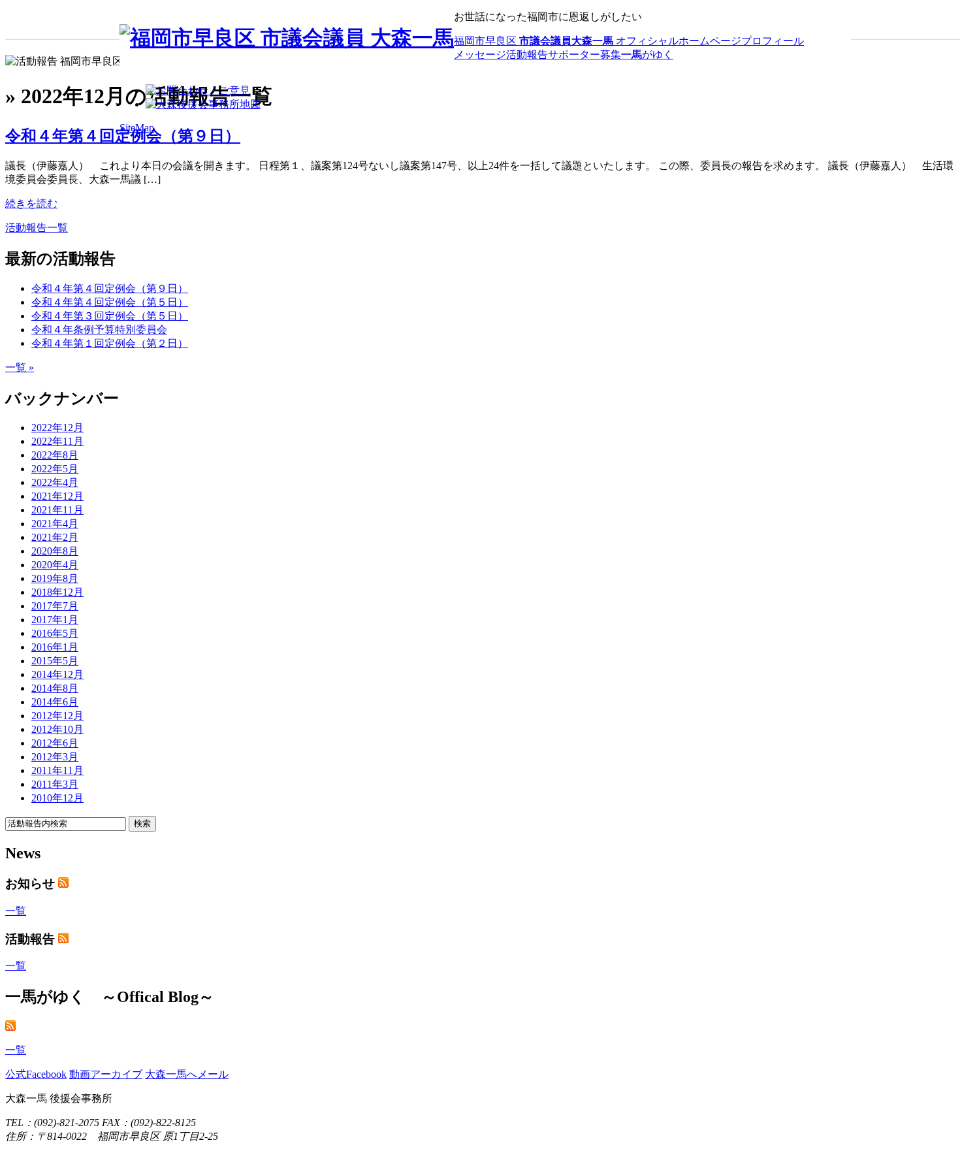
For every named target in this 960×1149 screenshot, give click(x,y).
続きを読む (31, 203)
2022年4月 (54, 482)
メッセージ (480, 54)
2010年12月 (57, 797)
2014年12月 (57, 674)
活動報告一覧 (36, 227)
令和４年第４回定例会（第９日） (122, 135)
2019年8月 (54, 578)
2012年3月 (54, 756)
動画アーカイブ (105, 1074)
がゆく (647, 54)
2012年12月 (57, 715)
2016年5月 (54, 633)
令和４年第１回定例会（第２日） (109, 343)
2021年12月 (57, 496)
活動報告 (527, 54)
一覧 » (19, 367)
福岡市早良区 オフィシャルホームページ (597, 40)
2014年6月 (54, 701)
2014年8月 (54, 688)
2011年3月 (54, 784)
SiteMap (137, 127)
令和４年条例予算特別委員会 (99, 329)
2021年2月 (54, 537)
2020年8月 (54, 551)
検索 (142, 823)
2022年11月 (57, 441)
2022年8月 (54, 455)
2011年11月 (57, 770)
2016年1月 (54, 647)
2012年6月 (54, 743)
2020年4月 (54, 564)
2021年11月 (57, 509)
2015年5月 (54, 660)
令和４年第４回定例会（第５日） (109, 302)
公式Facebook (36, 1074)
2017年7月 (54, 605)
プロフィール (772, 40)
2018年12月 (57, 592)
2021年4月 (54, 523)
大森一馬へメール (187, 1074)
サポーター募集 (584, 54)
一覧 (15, 910)
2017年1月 (54, 619)
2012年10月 (57, 729)
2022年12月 (57, 427)
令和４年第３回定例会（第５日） (109, 315)
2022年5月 (54, 468)
